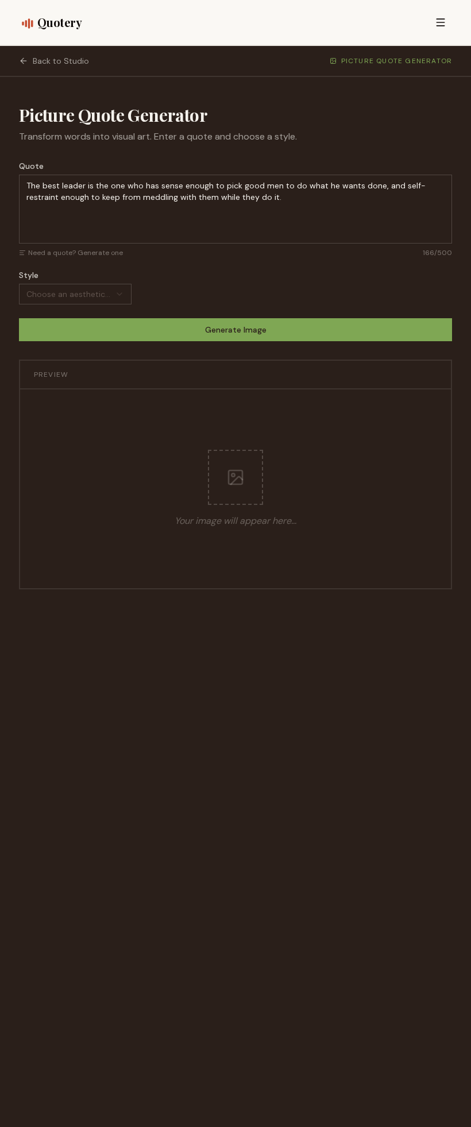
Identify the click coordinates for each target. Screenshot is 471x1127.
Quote (31, 166)
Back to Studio (61, 61)
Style (28, 275)
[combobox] (75, 294)
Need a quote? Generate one (75, 252)
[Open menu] (440, 22)
